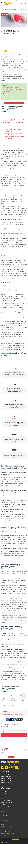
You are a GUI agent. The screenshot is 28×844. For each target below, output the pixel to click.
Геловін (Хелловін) (5, 806)
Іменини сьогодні (4, 822)
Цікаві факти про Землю (6, 782)
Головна (2, 818)
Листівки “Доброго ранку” (6, 829)
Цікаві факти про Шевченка (6, 776)
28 (17, 749)
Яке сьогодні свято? (5, 820)
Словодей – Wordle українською (8, 833)
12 (10, 744)
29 (21, 749)
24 (2, 749)
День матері (3, 795)
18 (6, 746)
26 (10, 749)
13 (14, 744)
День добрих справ (9, 91)
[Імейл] (18, 719)
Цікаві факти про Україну (6, 774)
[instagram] (16, 0)
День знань (3, 804)
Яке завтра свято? (5, 824)
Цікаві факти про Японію (6, 778)
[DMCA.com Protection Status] (15, 839)
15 (21, 744)
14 (17, 744)
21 (17, 746)
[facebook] (12, 0)
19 (10, 746)
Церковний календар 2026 (6, 826)
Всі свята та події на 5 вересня (15, 102)
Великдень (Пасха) (5, 793)
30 (25, 749)
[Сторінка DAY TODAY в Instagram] (10, 767)
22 (21, 746)
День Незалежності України (6, 802)
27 (14, 749)
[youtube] (15, 0)
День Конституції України (6, 800)
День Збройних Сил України (6, 808)
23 (25, 746)
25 (6, 749)
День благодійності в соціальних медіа (13, 89)
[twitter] (11, 0)
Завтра (17, 756)
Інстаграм (14, 43)
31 (2, 752)
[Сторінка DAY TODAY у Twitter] (6, 767)
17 (2, 746)
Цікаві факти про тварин (6, 784)
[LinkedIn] (14, 719)
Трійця (2, 798)
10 (2, 744)
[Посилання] (21, 719)
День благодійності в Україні (11, 87)
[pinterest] (14, 0)
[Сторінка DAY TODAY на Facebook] (2, 767)
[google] (13, 0)
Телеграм (5, 43)
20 (14, 746)
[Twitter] (11, 719)
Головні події (14, 724)
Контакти (3, 835)
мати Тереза (10, 71)
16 (25, 744)
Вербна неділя (4, 791)
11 (6, 744)
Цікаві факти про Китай (6, 780)
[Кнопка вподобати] (6, 51)
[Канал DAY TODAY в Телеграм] (18, 767)
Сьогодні (11, 756)
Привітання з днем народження (7, 828)
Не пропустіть (4, 726)
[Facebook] (8, 719)
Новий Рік (3, 811)
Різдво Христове (4, 809)
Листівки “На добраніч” (5, 831)
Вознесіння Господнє (5, 796)
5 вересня (6, 724)
